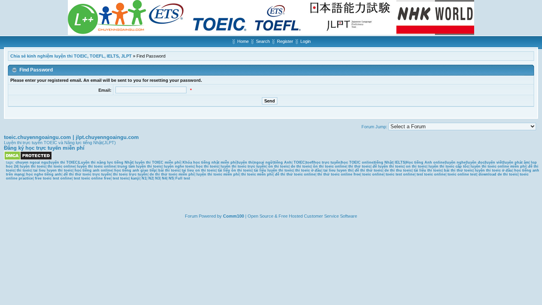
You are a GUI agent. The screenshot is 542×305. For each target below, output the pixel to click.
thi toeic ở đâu (308, 170)
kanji (135, 178)
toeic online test (462, 174)
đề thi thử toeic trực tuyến (87, 174)
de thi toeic (301, 166)
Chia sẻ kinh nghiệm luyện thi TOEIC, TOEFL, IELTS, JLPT (71, 56)
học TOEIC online (357, 162)
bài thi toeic (169, 170)
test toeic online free (92, 178)
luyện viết (494, 162)
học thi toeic (207, 166)
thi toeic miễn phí (257, 174)
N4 (164, 178)
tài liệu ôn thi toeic (235, 170)
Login (305, 41)
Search (263, 41)
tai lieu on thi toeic (199, 170)
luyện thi (245, 162)
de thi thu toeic (398, 170)
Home (243, 41)
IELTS (400, 162)
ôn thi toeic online (329, 166)
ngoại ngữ (263, 162)
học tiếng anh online (93, 170)
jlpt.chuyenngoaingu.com (107, 137)
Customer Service (321, 216)
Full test (182, 178)
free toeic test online (53, 178)
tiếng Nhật (383, 162)
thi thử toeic (359, 166)
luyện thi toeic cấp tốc (449, 166)
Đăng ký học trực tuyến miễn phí (44, 148)
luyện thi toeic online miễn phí (498, 166)
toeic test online (400, 174)
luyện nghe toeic (179, 166)
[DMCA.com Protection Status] (28, 158)
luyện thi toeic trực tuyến (243, 166)
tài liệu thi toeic (428, 170)
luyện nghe (456, 162)
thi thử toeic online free (338, 174)
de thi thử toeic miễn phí (172, 174)
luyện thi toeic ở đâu (493, 170)
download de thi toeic (498, 174)
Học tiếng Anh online (425, 162)
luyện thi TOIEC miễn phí (158, 162)
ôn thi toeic (278, 166)
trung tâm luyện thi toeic (139, 166)
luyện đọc (475, 162)
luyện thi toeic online (96, 166)
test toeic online (431, 174)
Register (285, 41)
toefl (310, 162)
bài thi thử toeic (458, 170)
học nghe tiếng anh (44, 174)
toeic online (373, 174)
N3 (157, 178)
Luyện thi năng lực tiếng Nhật (106, 162)
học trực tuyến (327, 162)
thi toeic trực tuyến (130, 174)
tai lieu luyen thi (338, 170)
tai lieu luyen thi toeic (53, 170)
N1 (144, 178)
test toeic (121, 178)
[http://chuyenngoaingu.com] (271, 33)
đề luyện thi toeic (388, 166)
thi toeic (24, 170)
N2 (150, 178)
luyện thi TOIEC (63, 162)
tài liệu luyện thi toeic (273, 170)
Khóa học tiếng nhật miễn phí (209, 162)
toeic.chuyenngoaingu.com (37, 137)
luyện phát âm (516, 162)
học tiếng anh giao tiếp (135, 170)
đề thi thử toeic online (295, 174)
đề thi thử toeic (368, 170)
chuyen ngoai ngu (31, 162)
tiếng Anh (283, 162)
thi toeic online (61, 166)
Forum (191, 216)
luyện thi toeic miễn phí (217, 174)
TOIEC (299, 162)
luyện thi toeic (33, 166)
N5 (171, 178)
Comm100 (233, 216)
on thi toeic (416, 166)
